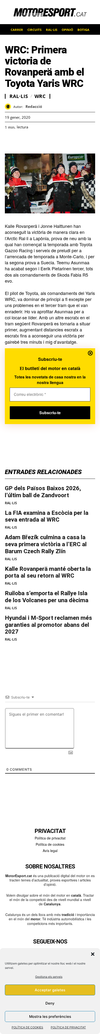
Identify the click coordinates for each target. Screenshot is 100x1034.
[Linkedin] (43, 141)
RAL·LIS (11, 503)
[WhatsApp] (21, 141)
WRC (40, 96)
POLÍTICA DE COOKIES (27, 1027)
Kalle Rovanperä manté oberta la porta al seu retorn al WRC (48, 572)
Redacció (33, 106)
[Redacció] (9, 107)
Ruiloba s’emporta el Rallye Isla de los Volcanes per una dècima (46, 597)
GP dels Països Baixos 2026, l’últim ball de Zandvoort (43, 492)
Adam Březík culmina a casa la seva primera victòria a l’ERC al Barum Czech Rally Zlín (46, 544)
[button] (92, 954)
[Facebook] (10, 141)
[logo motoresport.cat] (50, 12)
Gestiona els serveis (48, 976)
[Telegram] (65, 141)
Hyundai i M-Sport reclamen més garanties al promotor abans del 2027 (48, 625)
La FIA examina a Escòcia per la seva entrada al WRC (46, 516)
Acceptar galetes (50, 990)
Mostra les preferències (50, 1016)
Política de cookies (50, 844)
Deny (50, 1003)
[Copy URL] (54, 141)
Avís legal (50, 850)
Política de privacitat (50, 838)
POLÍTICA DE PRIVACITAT (68, 1027)
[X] (32, 141)
